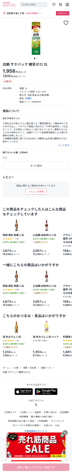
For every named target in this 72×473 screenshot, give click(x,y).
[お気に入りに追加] (66, 23)
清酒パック (46, 367)
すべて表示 (36, 165)
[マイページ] (67, 5)
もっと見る (63, 145)
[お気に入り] (54, 5)
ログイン (62, 13)
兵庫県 (28, 98)
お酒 (16, 367)
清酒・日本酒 (29, 367)
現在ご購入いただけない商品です (36, 467)
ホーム (6, 367)
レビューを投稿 (36, 191)
